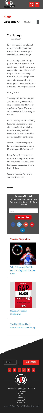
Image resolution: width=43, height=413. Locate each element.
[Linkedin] (22, 230)
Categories (10, 21)
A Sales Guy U (21, 392)
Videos (21, 399)
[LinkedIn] (9, 370)
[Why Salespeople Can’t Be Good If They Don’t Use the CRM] (23, 264)
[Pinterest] (32, 224)
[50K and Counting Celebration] (23, 307)
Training (21, 390)
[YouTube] (14, 370)
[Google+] (25, 224)
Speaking (31, 388)
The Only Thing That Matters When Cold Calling (22, 326)
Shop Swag (21, 401)
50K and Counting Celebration (18, 312)
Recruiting (22, 388)
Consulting (12, 388)
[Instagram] (33, 370)
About (21, 395)
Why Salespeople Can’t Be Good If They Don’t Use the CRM (22, 270)
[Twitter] (19, 224)
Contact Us (21, 402)
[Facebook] (13, 224)
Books (20, 393)
